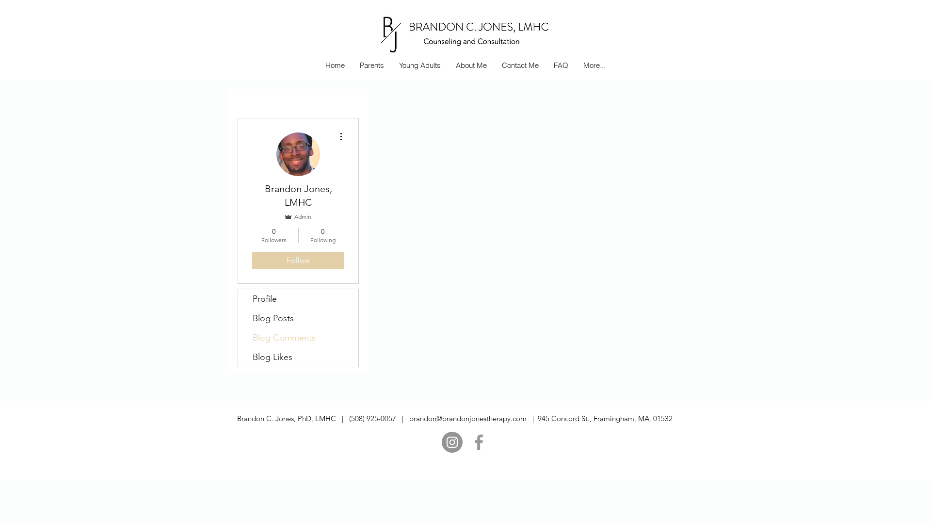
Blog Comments (284, 337)
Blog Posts (273, 318)
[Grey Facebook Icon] (478, 442)
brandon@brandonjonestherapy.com (468, 418)
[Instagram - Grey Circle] (452, 442)
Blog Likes (272, 357)
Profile (265, 299)
